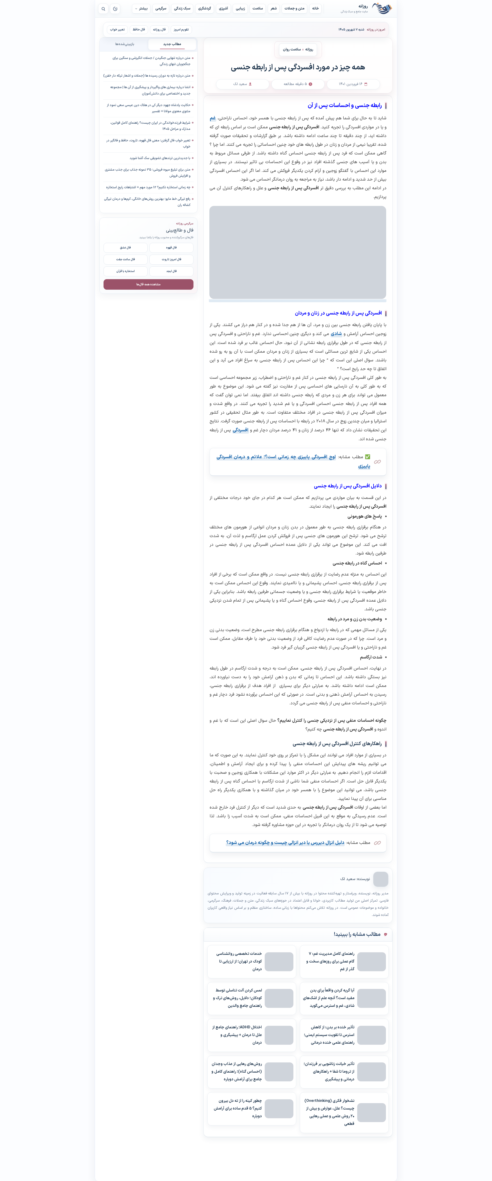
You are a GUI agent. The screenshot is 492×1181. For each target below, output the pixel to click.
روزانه (382, 9)
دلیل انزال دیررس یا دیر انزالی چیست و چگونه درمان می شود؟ (285, 842)
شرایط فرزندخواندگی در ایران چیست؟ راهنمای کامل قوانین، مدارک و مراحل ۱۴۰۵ (150, 125)
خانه (315, 8)
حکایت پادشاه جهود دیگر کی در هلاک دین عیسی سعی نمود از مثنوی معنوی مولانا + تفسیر (148, 108)
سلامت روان (292, 49)
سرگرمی (160, 8)
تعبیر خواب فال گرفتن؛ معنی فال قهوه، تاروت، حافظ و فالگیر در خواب (148, 143)
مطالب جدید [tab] (172, 44)
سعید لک (347, 879)
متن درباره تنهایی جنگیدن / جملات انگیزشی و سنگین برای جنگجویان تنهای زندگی (151, 61)
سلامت (257, 8)
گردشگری (204, 8)
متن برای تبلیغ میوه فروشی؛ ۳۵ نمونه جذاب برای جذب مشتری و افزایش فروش (147, 172)
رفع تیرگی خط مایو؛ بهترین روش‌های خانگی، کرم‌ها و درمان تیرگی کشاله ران (147, 202)
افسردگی (240, 430)
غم (213, 118)
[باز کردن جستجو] (103, 9)
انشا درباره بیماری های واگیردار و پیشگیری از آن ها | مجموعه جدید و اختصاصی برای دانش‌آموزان (150, 90)
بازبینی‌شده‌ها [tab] (124, 44)
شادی (336, 333)
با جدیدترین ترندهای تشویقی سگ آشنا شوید (160, 158)
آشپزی (223, 8)
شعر (274, 8)
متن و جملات (294, 8)
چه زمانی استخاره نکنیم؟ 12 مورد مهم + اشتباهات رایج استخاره (148, 187)
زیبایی (240, 8)
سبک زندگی (182, 8)
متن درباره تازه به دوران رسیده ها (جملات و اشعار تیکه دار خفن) (146, 75)
